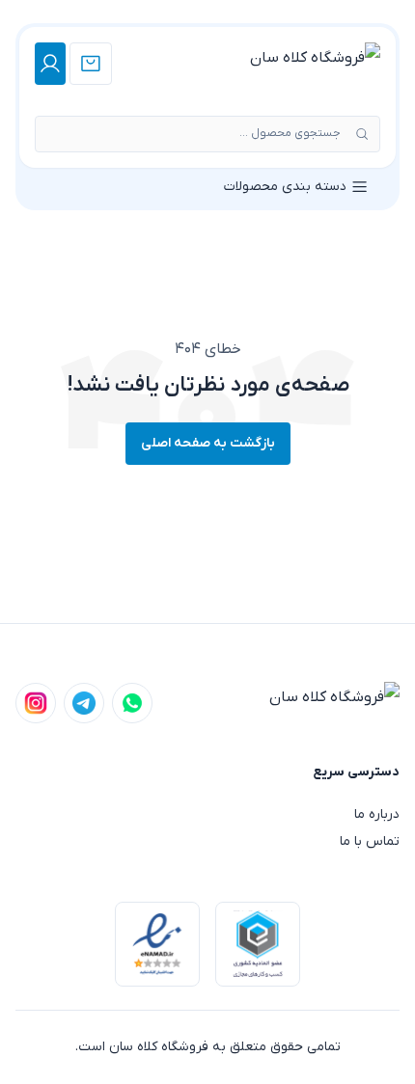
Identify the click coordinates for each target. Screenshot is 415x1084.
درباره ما (377, 814)
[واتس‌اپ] (132, 703)
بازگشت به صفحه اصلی (208, 443)
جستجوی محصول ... (290, 133)
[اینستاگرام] (35, 703)
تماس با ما (370, 841)
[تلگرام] (84, 703)
